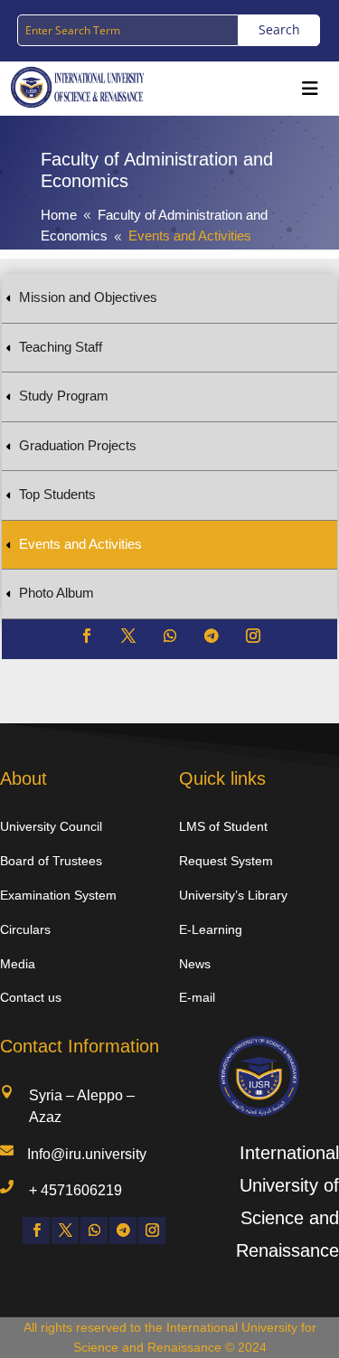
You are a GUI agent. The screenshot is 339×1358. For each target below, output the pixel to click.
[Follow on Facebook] (86, 635)
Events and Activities (80, 544)
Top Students (57, 494)
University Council (51, 826)
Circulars (25, 929)
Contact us (30, 997)
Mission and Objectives (88, 297)
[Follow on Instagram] (253, 635)
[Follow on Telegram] (211, 635)
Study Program (63, 395)
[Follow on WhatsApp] (169, 635)
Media (17, 964)
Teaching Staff (60, 346)
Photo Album (56, 592)
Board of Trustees (51, 860)
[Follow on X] (128, 635)
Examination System (58, 895)
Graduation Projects (78, 445)
